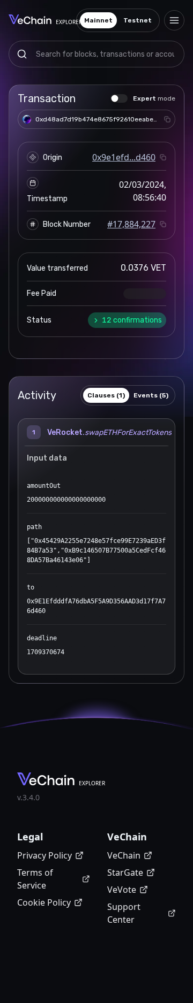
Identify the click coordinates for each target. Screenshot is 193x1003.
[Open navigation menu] (174, 20)
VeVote (121, 889)
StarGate (125, 872)
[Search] (22, 54)
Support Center (123, 913)
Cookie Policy (44, 902)
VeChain (123, 855)
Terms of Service (35, 879)
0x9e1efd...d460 (123, 157)
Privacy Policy (44, 855)
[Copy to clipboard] (167, 119)
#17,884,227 (131, 224)
